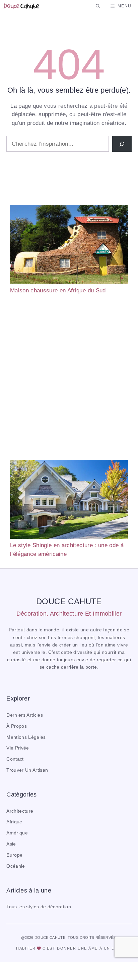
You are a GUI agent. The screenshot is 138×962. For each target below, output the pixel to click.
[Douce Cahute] (21, 6)
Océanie (15, 866)
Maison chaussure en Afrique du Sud (58, 290)
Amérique (17, 832)
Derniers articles (24, 715)
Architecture (19, 811)
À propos (16, 726)
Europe (14, 855)
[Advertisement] (69, 377)
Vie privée (17, 748)
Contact (14, 759)
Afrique (14, 821)
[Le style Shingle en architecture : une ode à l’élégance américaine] (69, 500)
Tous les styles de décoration (38, 906)
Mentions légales (26, 737)
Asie (11, 844)
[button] (97, 6)
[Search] (122, 144)
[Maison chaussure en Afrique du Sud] (69, 245)
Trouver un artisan (27, 770)
